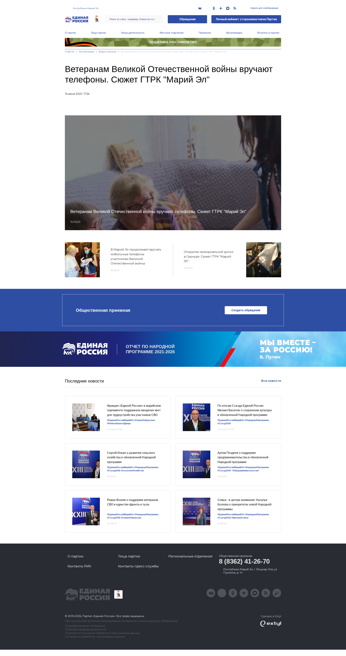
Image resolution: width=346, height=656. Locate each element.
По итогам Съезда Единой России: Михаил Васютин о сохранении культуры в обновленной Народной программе (245, 410)
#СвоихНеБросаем (144, 420)
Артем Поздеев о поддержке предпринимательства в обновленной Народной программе (243, 457)
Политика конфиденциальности (86, 629)
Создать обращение (245, 310)
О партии (70, 32)
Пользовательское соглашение (85, 625)
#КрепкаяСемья (239, 517)
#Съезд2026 (224, 423)
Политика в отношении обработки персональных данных (102, 633)
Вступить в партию (268, 32)
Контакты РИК (79, 566)
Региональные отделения (190, 556)
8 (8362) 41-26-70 (244, 561)
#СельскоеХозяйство (132, 470)
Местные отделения (172, 32)
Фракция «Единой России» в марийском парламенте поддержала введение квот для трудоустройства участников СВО (134, 410)
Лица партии (98, 32)
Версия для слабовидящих (264, 8)
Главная (69, 51)
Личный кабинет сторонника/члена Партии (246, 19)
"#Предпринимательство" (245, 470)
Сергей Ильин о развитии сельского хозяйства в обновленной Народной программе (131, 457)
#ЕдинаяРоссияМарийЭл (120, 420)
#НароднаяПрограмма (257, 420)
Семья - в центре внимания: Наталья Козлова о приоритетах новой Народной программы (244, 504)
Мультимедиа (234, 32)
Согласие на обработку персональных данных (95, 636)
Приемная (205, 32)
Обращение (187, 19)
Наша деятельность (133, 32)
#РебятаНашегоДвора (119, 423)
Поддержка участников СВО (173, 42)
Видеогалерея (108, 51)
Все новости (271, 381)
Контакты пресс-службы (138, 566)
